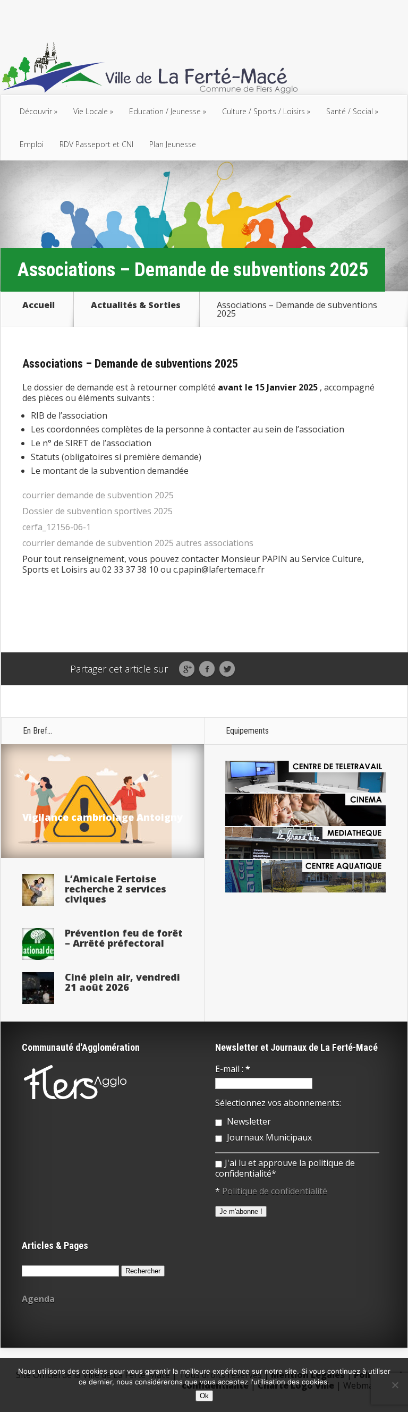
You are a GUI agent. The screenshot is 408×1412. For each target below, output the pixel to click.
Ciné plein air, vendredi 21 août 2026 (122, 982)
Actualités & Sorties (136, 306)
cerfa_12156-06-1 (56, 527)
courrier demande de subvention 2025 (98, 495)
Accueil (38, 306)
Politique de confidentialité (274, 1191)
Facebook (207, 669)
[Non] (394, 1385)
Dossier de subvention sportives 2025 (97, 511)
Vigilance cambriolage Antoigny (102, 817)
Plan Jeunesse (172, 144)
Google (186, 669)
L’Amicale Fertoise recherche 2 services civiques (115, 888)
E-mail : (232, 1069)
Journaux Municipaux (268, 1137)
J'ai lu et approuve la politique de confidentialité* (285, 1168)
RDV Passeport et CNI (96, 144)
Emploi (32, 144)
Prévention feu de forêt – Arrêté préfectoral (124, 937)
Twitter (227, 669)
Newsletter (248, 1121)
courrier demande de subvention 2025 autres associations (137, 543)
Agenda (38, 1299)
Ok (204, 1396)
